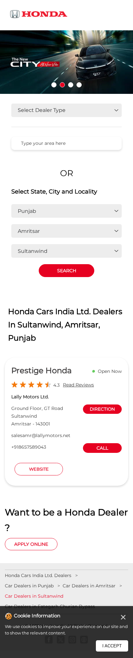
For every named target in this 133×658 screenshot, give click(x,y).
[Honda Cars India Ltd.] (39, 15)
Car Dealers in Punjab (29, 586)
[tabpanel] (66, 62)
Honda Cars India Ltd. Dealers (39, 575)
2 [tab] (62, 84)
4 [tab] (79, 84)
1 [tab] (53, 84)
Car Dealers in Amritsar (89, 586)
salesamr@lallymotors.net (40, 435)
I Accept (112, 645)
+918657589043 (28, 447)
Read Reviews (78, 385)
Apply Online (31, 544)
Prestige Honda (41, 370)
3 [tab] (70, 84)
